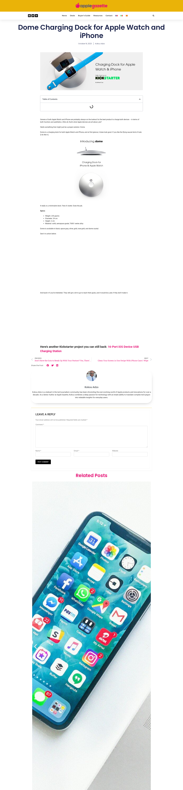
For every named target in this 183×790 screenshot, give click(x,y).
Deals (72, 16)
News (64, 16)
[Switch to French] (117, 15)
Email (76, 451)
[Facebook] (29, 15)
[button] (153, 15)
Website (115, 451)
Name (38, 451)
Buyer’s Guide (84, 16)
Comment (39, 425)
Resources (97, 16)
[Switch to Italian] (122, 15)
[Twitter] (32, 15)
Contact (109, 16)
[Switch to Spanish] (127, 15)
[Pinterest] (36, 15)
